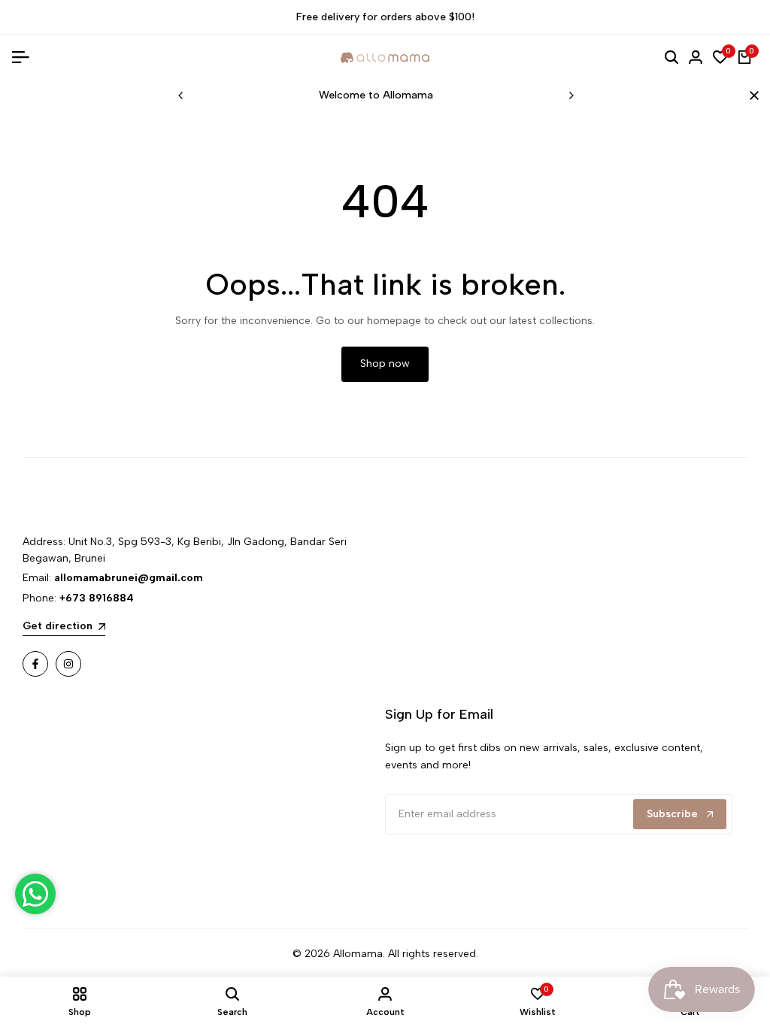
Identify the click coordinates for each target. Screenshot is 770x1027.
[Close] (751, 95)
